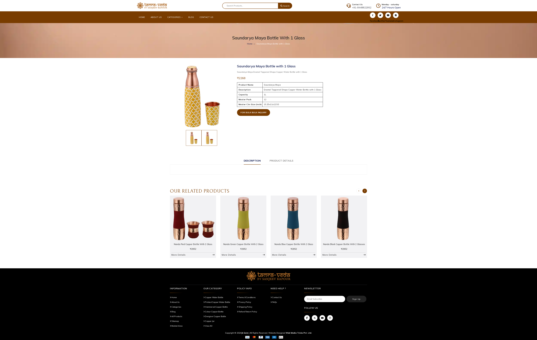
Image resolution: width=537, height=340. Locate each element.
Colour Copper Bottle (214, 312)
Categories (174, 17)
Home (142, 17)
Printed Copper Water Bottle (217, 302)
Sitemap (175, 321)
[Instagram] (396, 15)
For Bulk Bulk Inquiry (254, 112)
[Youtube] (388, 15)
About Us (156, 17)
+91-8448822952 (361, 7)
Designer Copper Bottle (215, 316)
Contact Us (206, 17)
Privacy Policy (244, 302)
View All (208, 326)
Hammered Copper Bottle (216, 307)
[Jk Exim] (152, 5)
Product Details (281, 160)
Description (252, 160)
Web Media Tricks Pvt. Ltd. (299, 333)
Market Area (176, 326)
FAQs (274, 302)
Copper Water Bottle (214, 297)
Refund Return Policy (247, 312)
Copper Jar (210, 321)
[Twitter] (380, 15)
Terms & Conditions (247, 297)
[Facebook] (372, 15)
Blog (191, 17)
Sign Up (356, 299)
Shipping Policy (245, 307)
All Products (176, 316)
